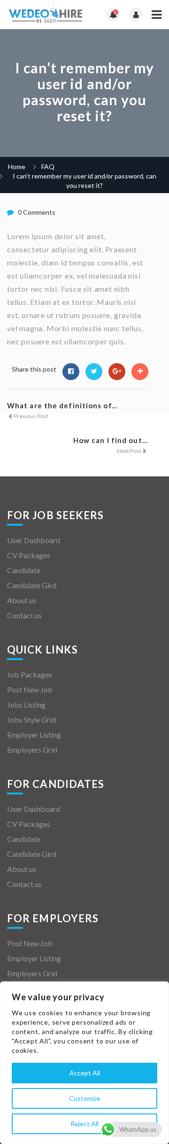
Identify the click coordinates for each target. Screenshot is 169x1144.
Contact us (24, 615)
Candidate (23, 570)
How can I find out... (110, 440)
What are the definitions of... (62, 405)
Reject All (84, 1124)
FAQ (47, 167)
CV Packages (28, 555)
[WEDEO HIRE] (45, 14)
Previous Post (30, 416)
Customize (84, 1098)
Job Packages (29, 674)
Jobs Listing (26, 704)
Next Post (129, 450)
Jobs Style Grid (31, 719)
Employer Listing (34, 734)
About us (21, 600)
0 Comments (36, 212)
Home (16, 167)
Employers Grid (32, 749)
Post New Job (30, 689)
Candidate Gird (31, 585)
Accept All (84, 1073)
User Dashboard (33, 540)
